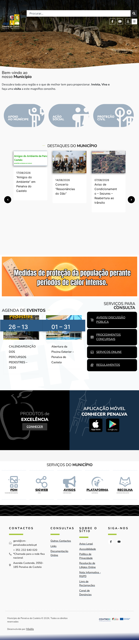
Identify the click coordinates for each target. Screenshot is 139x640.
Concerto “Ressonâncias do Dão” (65, 189)
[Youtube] (120, 21)
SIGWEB (41, 490)
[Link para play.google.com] (112, 425)
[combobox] (79, 13)
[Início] (10, 17)
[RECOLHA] (125, 482)
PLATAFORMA (97, 490)
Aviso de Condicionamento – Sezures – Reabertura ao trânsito (105, 193)
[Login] (128, 21)
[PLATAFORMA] (97, 482)
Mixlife (30, 629)
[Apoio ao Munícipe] (24, 115)
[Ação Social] (69, 115)
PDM (13, 490)
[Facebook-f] (112, 21)
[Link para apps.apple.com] (95, 425)
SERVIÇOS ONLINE (109, 352)
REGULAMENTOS (108, 365)
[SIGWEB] (41, 482)
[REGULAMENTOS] (92, 365)
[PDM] (14, 482)
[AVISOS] (69, 482)
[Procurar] (134, 13)
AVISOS (69, 490)
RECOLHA (125, 490)
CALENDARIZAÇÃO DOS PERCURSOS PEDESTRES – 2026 (22, 357)
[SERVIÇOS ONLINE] (92, 352)
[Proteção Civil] (113, 115)
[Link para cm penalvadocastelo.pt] (30, 158)
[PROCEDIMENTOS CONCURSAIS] (92, 337)
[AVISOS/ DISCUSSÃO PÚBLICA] (92, 319)
